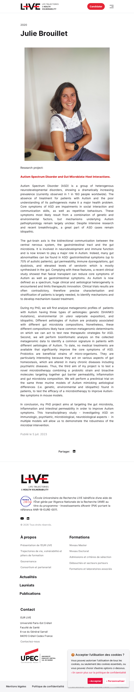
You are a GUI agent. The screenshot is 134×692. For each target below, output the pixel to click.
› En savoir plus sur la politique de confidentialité (98, 672)
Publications (30, 593)
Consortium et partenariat (35, 567)
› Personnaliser (115, 681)
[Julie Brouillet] (74, 451)
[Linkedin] (28, 518)
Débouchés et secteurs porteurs (88, 563)
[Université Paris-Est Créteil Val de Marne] (38, 656)
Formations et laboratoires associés (90, 568)
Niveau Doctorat (79, 551)
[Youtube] (22, 518)
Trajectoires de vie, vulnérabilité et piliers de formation (41, 553)
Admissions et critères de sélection (90, 557)
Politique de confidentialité (48, 686)
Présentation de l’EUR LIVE (36, 545)
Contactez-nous (30, 641)
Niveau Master (78, 545)
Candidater (96, 6)
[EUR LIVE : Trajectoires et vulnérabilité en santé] (39, 6)
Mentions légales (16, 686)
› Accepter (95, 681)
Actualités (28, 577)
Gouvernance (28, 561)
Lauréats (27, 585)
